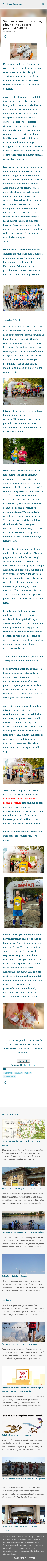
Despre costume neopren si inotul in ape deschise (23, 1232)
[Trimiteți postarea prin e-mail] (4, 1070)
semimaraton (9, 1077)
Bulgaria (18, 1073)
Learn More (19, 1558)
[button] (4, 37)
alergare (8, 1073)
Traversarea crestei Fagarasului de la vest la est (22, 1189)
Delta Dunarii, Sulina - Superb (14, 1276)
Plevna (28, 1073)
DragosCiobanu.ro (14, 4)
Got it (31, 1558)
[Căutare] (43, 4)
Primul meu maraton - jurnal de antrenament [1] (22, 1344)
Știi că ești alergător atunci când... (16, 1435)
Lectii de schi (7, 1300)
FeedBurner (30, 1065)
